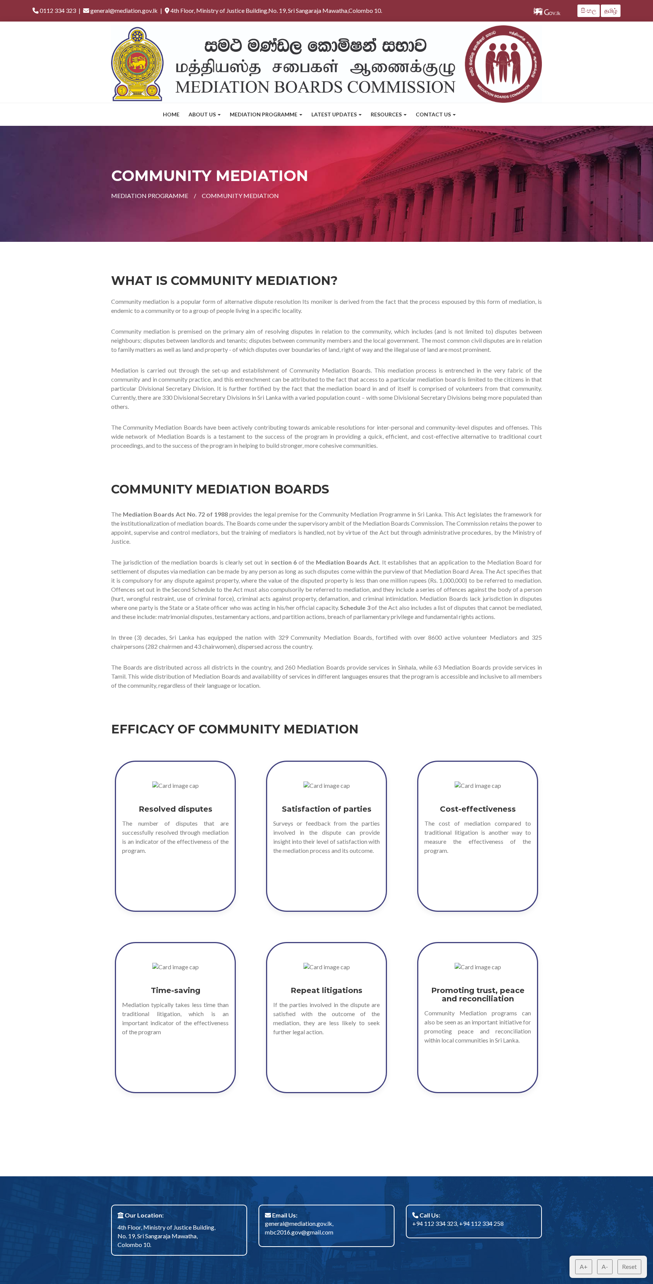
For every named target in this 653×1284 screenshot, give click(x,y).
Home (171, 114)
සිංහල (588, 10)
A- (605, 1266)
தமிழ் (610, 10)
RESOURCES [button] (387, 114)
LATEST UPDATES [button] (334, 114)
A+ (584, 1266)
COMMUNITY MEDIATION (240, 195)
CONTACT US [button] (434, 114)
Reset (629, 1266)
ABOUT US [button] (203, 114)
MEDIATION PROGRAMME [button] (264, 114)
